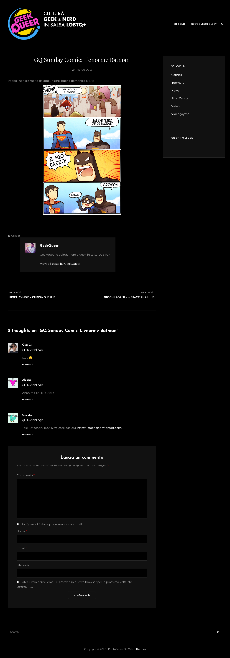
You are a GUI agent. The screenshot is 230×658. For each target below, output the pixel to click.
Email (22, 548)
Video (175, 106)
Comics (15, 235)
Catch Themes (137, 649)
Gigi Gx (27, 345)
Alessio (26, 380)
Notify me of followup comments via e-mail (51, 524)
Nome (22, 531)
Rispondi (27, 364)
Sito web (23, 565)
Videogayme (180, 114)
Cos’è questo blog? (204, 24)
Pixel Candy (179, 98)
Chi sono (179, 24)
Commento (26, 475)
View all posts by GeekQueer (60, 263)
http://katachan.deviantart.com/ (99, 428)
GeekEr (27, 415)
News (175, 90)
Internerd (177, 82)
